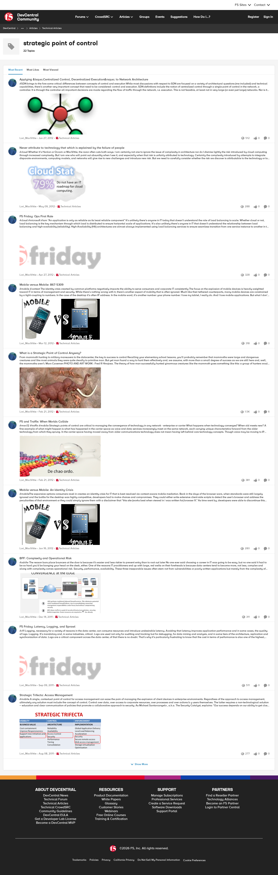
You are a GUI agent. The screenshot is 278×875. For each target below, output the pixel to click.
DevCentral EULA (55, 815)
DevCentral (9, 28)
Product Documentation (111, 795)
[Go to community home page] (21, 17)
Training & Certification (111, 819)
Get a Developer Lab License (55, 819)
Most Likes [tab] (33, 69)
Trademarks (79, 860)
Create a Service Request (167, 803)
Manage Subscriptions (167, 795)
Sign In (268, 17)
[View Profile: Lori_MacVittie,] (12, 83)
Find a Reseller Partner (222, 795)
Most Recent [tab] (15, 69)
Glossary (111, 803)
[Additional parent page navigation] (22, 28)
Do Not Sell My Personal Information (159, 860)
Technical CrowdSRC (56, 807)
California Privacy (124, 860)
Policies (94, 860)
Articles (33, 28)
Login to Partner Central (222, 807)
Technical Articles (55, 803)
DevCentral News (55, 795)
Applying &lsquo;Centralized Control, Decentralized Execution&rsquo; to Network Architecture (84, 79)
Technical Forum (55, 799)
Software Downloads (167, 807)
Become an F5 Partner (222, 803)
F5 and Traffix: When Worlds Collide (44, 421)
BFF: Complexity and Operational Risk (46, 558)
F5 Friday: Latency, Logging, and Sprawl (47, 626)
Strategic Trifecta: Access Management (46, 695)
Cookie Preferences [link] (194, 860)
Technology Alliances (222, 799)
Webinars (111, 811)
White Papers (111, 799)
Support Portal (167, 811)
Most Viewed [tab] (50, 69)
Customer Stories (111, 807)
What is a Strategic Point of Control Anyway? (50, 353)
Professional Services (167, 799)
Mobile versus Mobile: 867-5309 (41, 284)
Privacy (106, 860)
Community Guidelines (55, 811)
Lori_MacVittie (28, 138)
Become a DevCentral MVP (55, 823)
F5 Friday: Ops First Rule (36, 216)
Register (253, 17)
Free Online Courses (111, 815)
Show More (141, 764)
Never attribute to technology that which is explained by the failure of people (72, 148)
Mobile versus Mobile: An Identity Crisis (46, 490)
